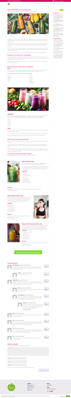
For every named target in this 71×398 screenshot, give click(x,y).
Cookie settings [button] (62, 396)
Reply (46, 266)
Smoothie (29, 11)
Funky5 (26, 11)
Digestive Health (22, 11)
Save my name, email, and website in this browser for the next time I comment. (21, 367)
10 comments (34, 11)
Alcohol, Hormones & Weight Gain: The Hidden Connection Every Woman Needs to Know (58, 16)
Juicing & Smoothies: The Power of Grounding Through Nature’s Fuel (58, 25)
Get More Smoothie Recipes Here (28, 252)
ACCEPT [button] (68, 396)
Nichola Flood (10, 11)
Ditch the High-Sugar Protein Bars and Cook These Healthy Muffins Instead (58, 35)
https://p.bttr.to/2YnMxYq (27, 309)
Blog (18, 11)
